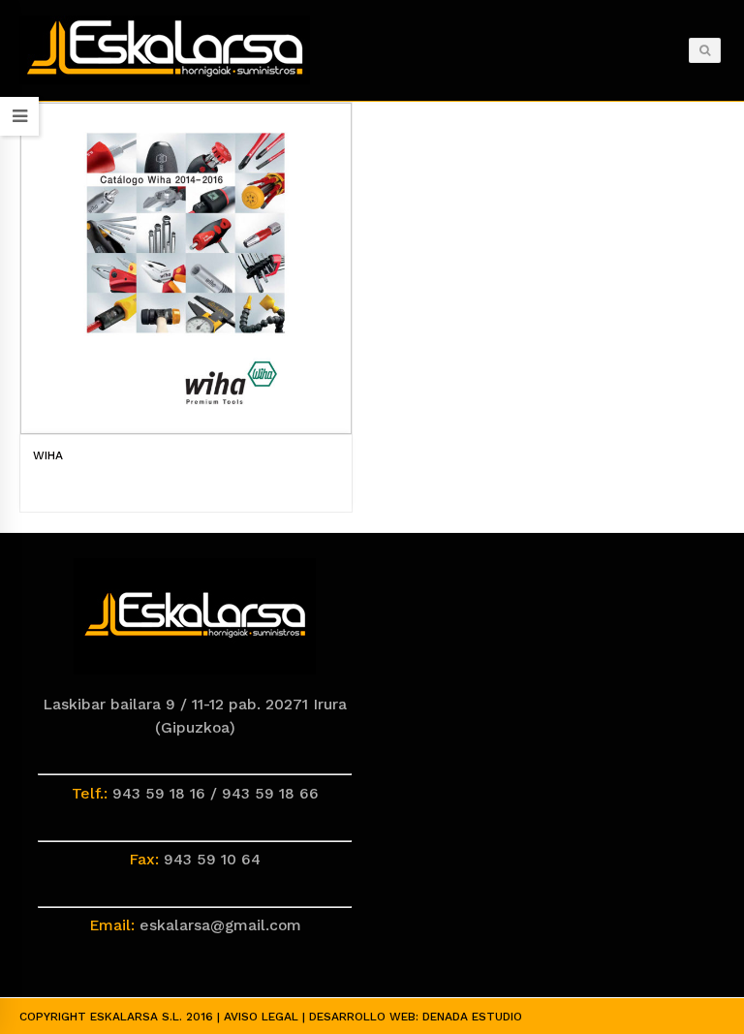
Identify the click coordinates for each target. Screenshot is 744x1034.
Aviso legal (261, 1016)
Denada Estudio (472, 1016)
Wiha (48, 455)
